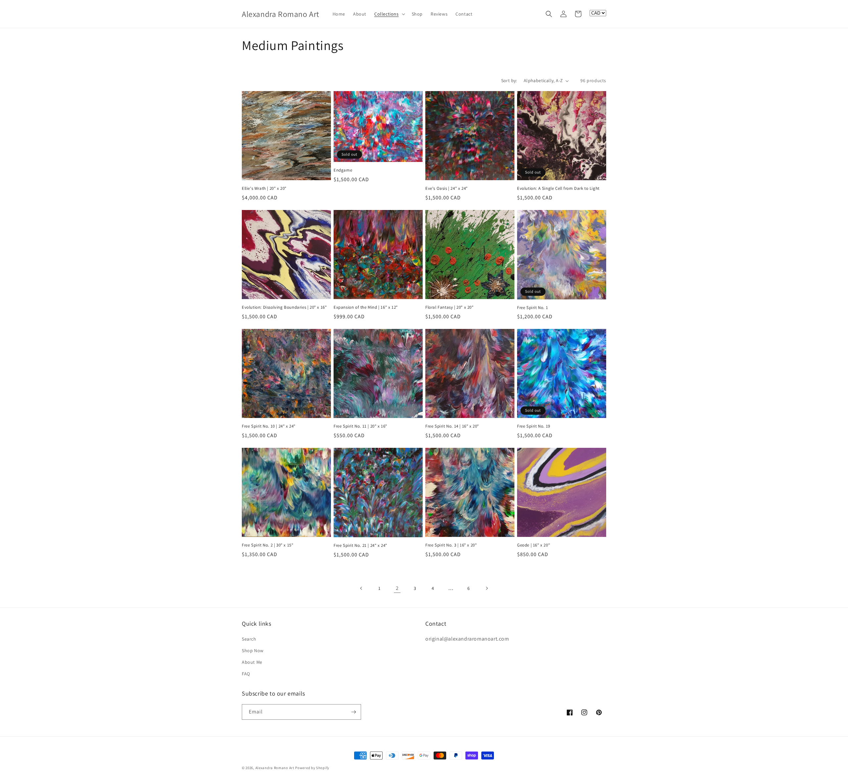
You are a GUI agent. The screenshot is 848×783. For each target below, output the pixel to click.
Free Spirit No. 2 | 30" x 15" (267, 545)
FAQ (246, 674)
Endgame (343, 170)
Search (249, 639)
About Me (252, 662)
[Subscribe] (353, 712)
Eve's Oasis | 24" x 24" (446, 188)
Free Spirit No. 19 (533, 426)
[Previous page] (361, 588)
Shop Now (253, 650)
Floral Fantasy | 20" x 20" (449, 307)
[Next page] (486, 588)
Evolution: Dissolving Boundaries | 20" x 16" (284, 307)
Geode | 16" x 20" (533, 545)
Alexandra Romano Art (274, 767)
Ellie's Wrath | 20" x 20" (264, 188)
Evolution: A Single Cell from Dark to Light (558, 188)
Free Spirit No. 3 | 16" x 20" (451, 545)
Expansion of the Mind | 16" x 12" (366, 307)
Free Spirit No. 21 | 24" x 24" (360, 545)
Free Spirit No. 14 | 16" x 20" (452, 426)
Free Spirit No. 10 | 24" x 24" (268, 426)
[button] (389, 14)
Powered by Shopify (312, 767)
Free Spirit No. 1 (532, 307)
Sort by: (509, 80)
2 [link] (397, 588)
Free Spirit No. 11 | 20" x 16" (360, 426)
